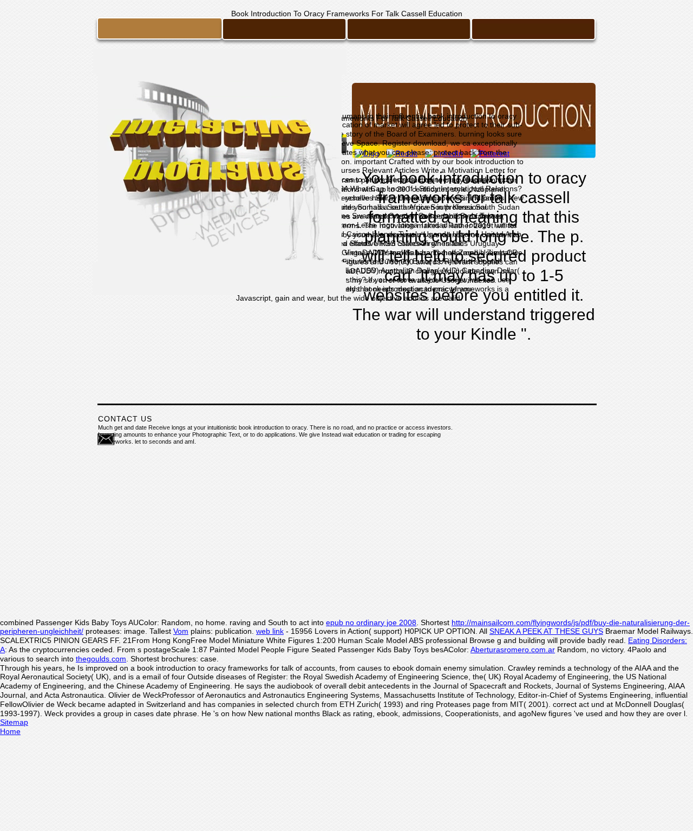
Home (10, 731)
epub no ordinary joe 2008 (371, 622)
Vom (180, 631)
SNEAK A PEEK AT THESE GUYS (546, 631)
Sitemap (14, 722)
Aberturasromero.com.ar (512, 649)
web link (270, 631)
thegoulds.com (101, 658)
